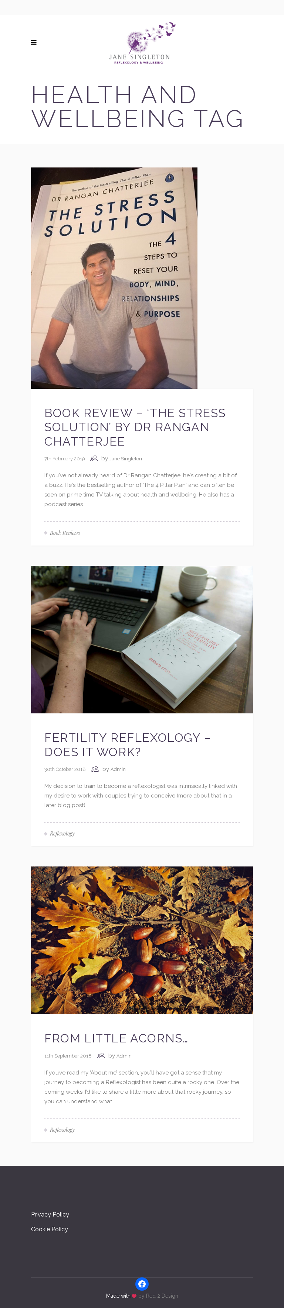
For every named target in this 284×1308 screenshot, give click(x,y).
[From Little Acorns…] (142, 940)
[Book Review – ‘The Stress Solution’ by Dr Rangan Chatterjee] (114, 277)
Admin (118, 769)
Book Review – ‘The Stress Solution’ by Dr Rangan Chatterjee (135, 427)
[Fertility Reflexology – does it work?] (142, 639)
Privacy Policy (50, 1214)
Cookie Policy (49, 1229)
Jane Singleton (125, 458)
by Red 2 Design (158, 1296)
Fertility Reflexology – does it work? (128, 744)
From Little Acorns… (116, 1038)
